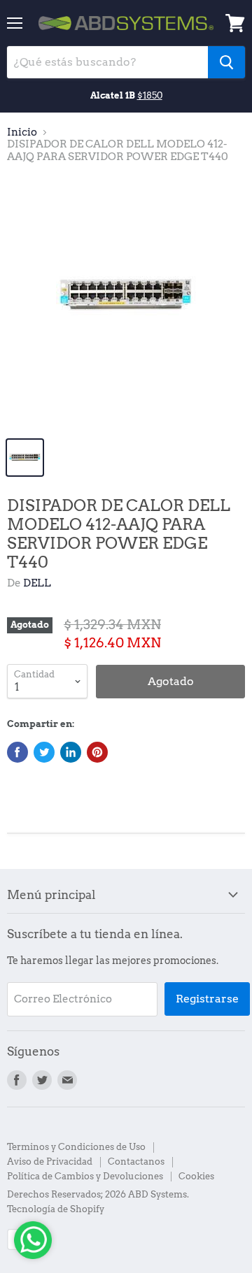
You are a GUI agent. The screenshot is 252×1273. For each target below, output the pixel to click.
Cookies (196, 1176)
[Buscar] (226, 62)
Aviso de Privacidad (49, 1161)
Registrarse (207, 998)
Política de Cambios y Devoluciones (85, 1176)
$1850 (149, 95)
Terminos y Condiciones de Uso (76, 1147)
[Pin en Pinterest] (97, 752)
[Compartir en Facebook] (17, 752)
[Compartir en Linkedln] (70, 752)
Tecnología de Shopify (55, 1209)
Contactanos (136, 1161)
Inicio (22, 132)
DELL (37, 583)
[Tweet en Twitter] (44, 752)
